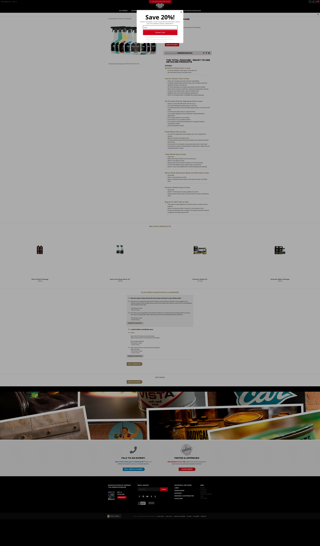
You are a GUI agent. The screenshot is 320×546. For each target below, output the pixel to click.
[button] (181, 12)
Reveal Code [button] (160, 32)
